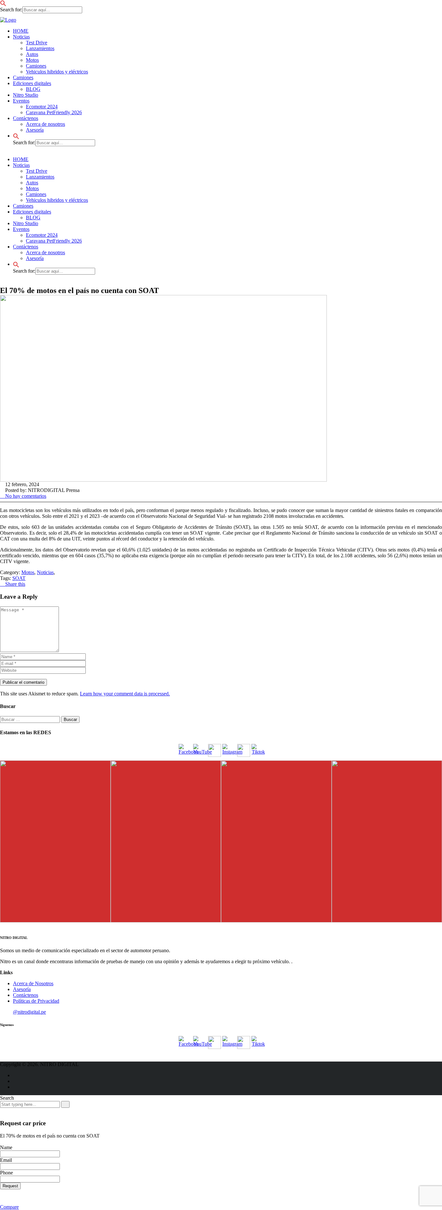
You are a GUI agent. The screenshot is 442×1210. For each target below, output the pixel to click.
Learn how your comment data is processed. (125, 693)
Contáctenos (25, 246)
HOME (20, 31)
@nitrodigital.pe (29, 1012)
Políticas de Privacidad (36, 1001)
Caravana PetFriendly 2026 (54, 112)
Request (10, 1185)
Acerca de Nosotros (33, 983)
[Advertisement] (22, 142)
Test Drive (36, 42)
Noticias (21, 36)
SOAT (19, 578)
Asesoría (35, 258)
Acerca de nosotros (45, 124)
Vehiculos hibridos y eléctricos (57, 71)
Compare (9, 1207)
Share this (14, 584)
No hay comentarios (25, 496)
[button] (3, 2)
